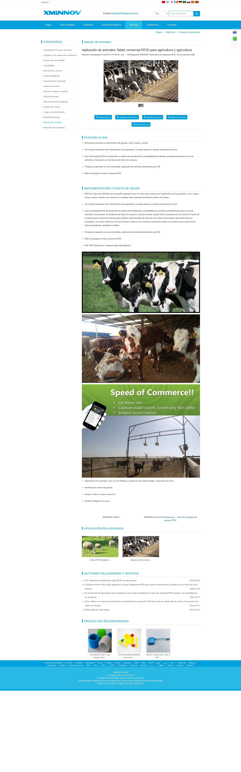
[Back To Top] (234, 46)
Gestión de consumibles (54, 142)
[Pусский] (188, 2)
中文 (95, 747)
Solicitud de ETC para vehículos (58, 132)
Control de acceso (52, 168)
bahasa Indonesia (76, 747)
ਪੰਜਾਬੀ (150, 745)
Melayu (192, 745)
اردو (165, 745)
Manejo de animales (189, 114)
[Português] (197, 2)
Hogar (48, 25)
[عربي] (184, 2)
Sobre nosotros (67, 25)
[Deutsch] (180, 2)
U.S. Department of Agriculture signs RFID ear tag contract (110, 662)
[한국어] (167, 2)
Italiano (170, 747)
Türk (172, 745)
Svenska (127, 745)
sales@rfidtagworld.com (124, 13)
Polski (117, 745)
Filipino (63, 747)
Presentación (104, 199)
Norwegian (90, 745)
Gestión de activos (52, 188)
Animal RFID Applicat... (100, 641)
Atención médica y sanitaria (56, 173)
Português (122, 747)
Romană (79, 745)
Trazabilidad (49, 147)
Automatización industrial (55, 163)
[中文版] (163, 2)
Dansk (109, 745)
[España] (192, 2)
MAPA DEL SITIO (120, 754)
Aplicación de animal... (141, 641)
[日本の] (172, 2)
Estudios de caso (153, 199)
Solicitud (133, 25)
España (144, 747)
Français (180, 747)
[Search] (196, 13)
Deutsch (190, 747)
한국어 (112, 747)
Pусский (133, 747)
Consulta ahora (142, 206)
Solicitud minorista (52, 199)
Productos (88, 25)
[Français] (176, 2)
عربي (152, 747)
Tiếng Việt (181, 745)
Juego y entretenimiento (54, 194)
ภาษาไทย (68, 745)
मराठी (136, 745)
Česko (100, 745)
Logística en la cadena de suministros (60, 137)
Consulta (171, 25)
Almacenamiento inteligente (56, 183)
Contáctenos (152, 25)
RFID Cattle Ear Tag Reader (97, 691)
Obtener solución (178, 199)
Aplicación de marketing (54, 209)
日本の (103, 747)
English (161, 747)
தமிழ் (158, 745)
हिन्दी (88, 747)
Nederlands (51, 747)
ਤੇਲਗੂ (143, 745)
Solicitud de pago (51, 178)
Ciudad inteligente (51, 157)
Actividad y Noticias (111, 25)
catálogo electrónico (128, 199)
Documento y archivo (53, 152)
